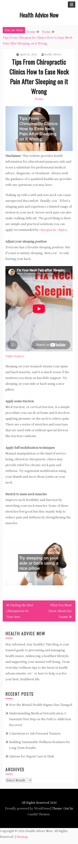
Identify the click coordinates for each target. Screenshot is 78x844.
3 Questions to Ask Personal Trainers (35, 733)
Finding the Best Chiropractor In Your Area (19, 611)
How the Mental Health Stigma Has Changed (40, 705)
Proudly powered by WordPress (27, 808)
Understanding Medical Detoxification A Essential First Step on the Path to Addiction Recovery (40, 719)
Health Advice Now (39, 15)
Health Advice (52, 54)
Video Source (14, 356)
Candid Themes (39, 814)
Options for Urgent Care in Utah (31, 756)
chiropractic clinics (53, 230)
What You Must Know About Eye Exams (60, 611)
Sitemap (22, 837)
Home (39, 99)
